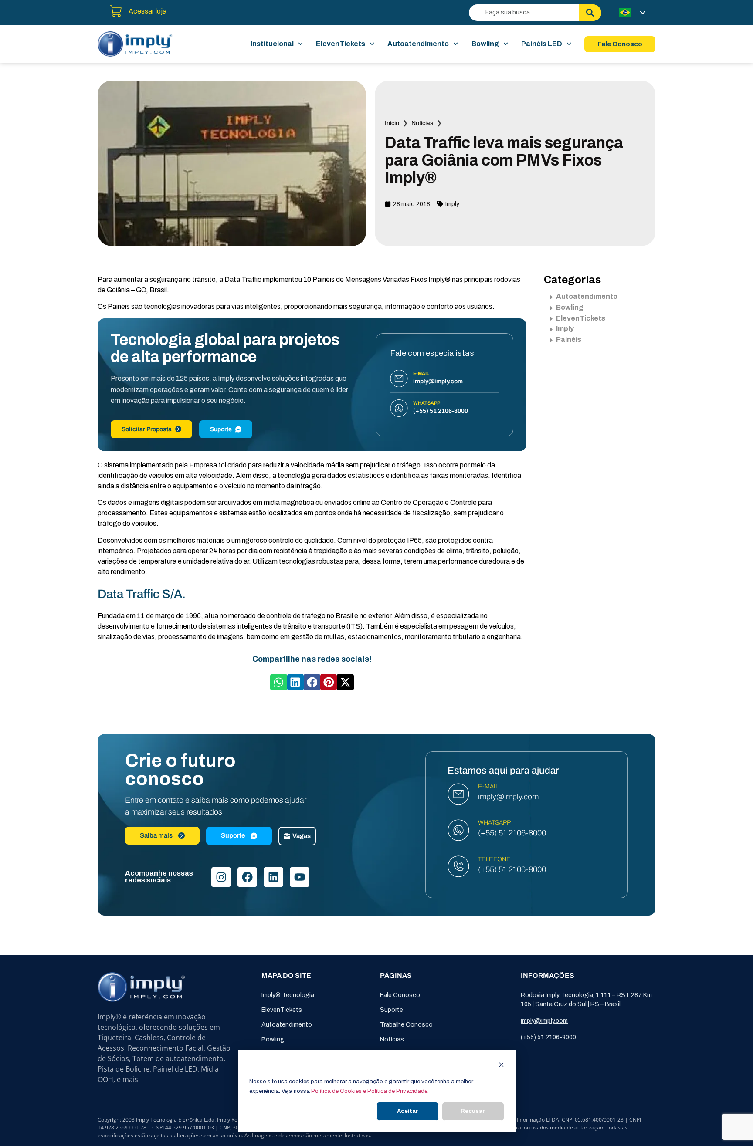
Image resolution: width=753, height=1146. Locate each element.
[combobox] (524, 12)
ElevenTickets (340, 43)
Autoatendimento (418, 43)
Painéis (568, 339)
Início (392, 123)
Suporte (221, 429)
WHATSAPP (494, 822)
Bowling (485, 43)
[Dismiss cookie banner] (501, 1066)
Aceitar (407, 1111)
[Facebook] (247, 877)
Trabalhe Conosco (406, 1024)
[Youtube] (299, 877)
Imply (452, 204)
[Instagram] (221, 877)
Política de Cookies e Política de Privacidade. (370, 1091)
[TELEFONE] (458, 866)
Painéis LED (541, 43)
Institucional (272, 43)
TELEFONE (494, 859)
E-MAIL (488, 786)
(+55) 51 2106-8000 (512, 832)
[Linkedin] (273, 877)
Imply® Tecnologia (287, 995)
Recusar (473, 1111)
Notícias (422, 123)
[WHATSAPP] (458, 830)
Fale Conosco (400, 995)
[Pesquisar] (590, 12)
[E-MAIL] (458, 794)
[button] (278, 682)
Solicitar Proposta (147, 429)
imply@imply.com (508, 796)
